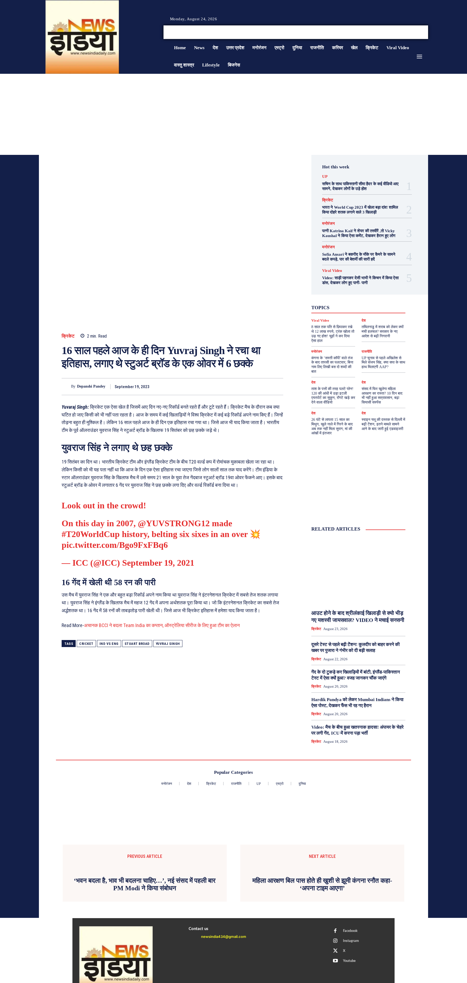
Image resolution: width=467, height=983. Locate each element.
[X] (419, 32)
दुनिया (353, 306)
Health (364, 292)
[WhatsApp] (265, 386)
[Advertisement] (233, 114)
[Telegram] (277, 386)
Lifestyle (383, 292)
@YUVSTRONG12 (174, 523)
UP (325, 177)
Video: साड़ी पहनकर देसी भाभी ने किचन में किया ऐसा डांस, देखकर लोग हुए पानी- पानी (360, 280)
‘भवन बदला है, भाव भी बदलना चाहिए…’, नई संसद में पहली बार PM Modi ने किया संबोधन (144, 884)
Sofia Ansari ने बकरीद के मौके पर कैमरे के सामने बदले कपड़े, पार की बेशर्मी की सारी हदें (358, 256)
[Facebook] (406, 32)
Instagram (351, 941)
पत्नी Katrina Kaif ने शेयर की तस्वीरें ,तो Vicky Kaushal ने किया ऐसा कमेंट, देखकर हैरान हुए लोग (358, 233)
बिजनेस (380, 306)
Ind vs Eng (109, 644)
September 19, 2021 (158, 563)
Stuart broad (137, 644)
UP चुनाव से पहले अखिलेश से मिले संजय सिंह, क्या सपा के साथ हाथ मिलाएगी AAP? (383, 362)
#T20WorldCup (91, 534)
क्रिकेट (68, 336)
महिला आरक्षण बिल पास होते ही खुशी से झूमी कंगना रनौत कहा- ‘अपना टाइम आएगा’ (322, 884)
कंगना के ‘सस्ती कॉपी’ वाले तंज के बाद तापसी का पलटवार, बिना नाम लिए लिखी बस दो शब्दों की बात (332, 365)
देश (366, 306)
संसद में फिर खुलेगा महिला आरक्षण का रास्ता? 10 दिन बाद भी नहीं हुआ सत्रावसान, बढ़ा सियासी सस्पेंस (382, 395)
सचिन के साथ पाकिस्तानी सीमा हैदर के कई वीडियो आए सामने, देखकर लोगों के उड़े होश (360, 186)
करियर (370, 301)
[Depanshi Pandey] (66, 386)
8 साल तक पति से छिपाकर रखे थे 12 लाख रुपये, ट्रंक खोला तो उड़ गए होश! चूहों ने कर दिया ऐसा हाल (332, 333)
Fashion (346, 292)
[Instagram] (413, 32)
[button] (387, 32)
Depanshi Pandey (91, 386)
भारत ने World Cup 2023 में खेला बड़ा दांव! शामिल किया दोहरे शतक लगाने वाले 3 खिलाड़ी (360, 209)
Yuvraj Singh (168, 644)
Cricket (86, 644)
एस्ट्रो (354, 301)
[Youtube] (426, 32)
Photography (334, 297)
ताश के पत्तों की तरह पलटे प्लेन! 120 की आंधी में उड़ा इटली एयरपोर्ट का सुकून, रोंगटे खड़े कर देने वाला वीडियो (333, 395)
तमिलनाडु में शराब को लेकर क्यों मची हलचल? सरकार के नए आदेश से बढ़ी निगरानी (382, 331)
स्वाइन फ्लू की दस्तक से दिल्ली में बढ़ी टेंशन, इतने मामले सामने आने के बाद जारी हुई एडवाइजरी (383, 424)
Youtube (349, 961)
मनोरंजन (328, 224)
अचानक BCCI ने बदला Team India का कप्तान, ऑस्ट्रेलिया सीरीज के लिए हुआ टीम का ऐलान (162, 625)
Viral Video (332, 271)
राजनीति (376, 311)
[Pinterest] (253, 386)
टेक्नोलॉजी (335, 306)
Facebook (350, 931)
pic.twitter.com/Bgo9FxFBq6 (115, 545)
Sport (374, 297)
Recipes (357, 297)
